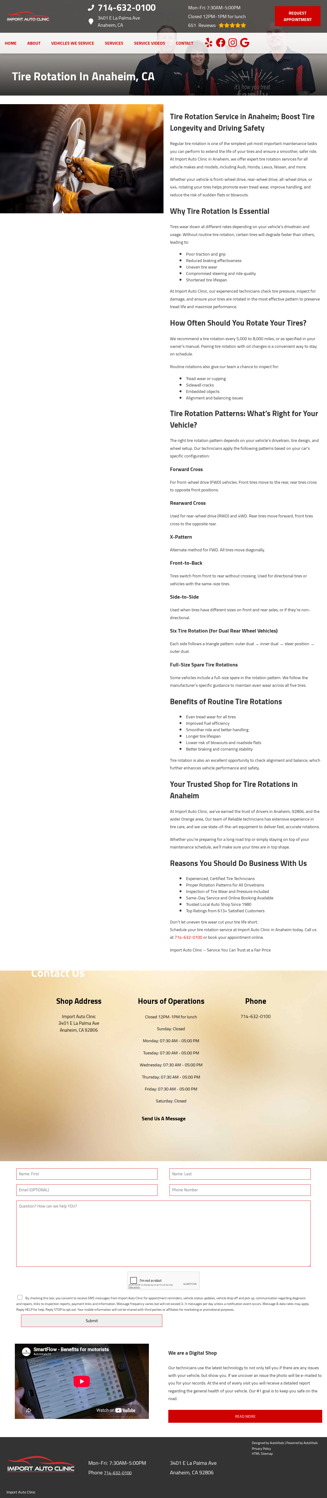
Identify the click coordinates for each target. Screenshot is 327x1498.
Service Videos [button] (149, 43)
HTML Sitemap (262, 1453)
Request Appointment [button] (298, 16)
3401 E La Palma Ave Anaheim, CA (119, 21)
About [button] (33, 43)
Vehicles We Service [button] (72, 43)
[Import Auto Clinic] (28, 16)
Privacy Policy (261, 1448)
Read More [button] (245, 1416)
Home (11, 43)
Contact (184, 43)
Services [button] (114, 43)
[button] (209, 42)
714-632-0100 (188, 937)
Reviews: (202, 25)
